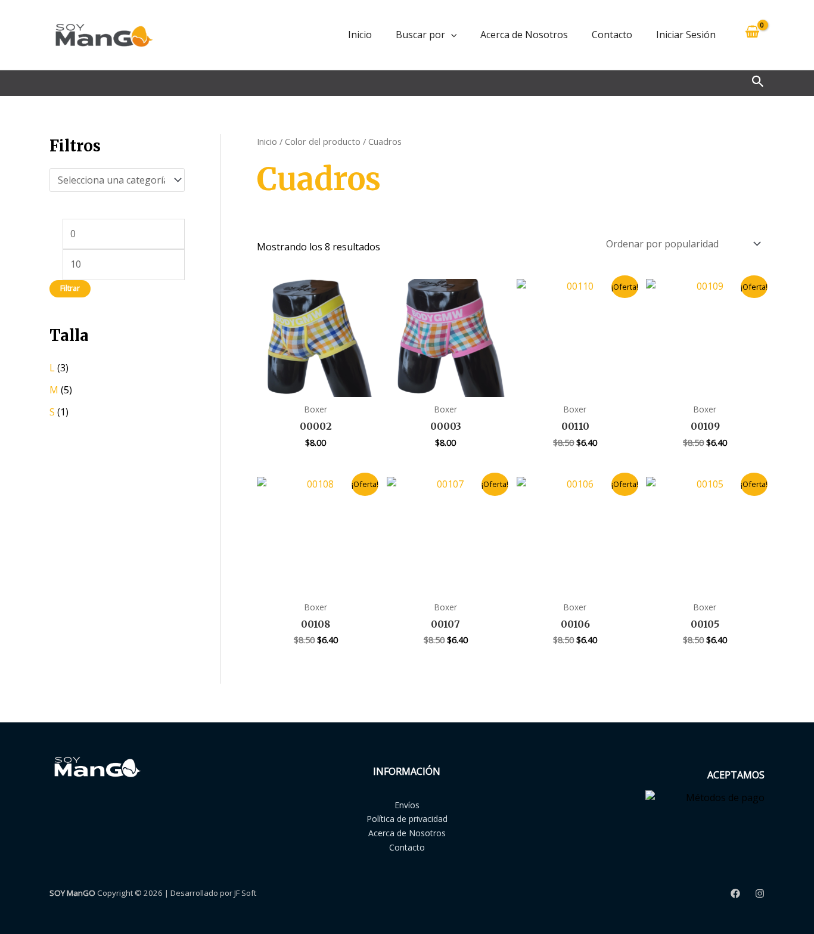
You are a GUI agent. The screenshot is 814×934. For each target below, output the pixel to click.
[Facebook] (735, 893)
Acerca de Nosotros (524, 34)
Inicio (360, 34)
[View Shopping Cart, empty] (752, 35)
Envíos (407, 805)
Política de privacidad (407, 818)
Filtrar (70, 288)
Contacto (612, 34)
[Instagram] (760, 893)
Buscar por (420, 34)
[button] (451, 34)
